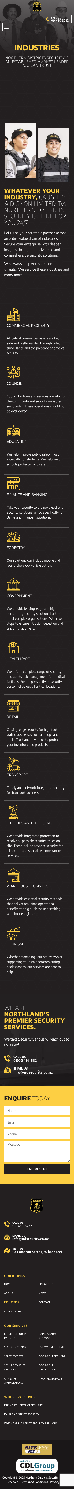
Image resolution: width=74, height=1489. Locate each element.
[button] (6, 27)
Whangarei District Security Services (30, 1423)
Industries (11, 1302)
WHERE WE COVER (20, 1397)
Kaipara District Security (21, 1414)
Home (8, 1284)
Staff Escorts (13, 1356)
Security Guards (15, 1347)
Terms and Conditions (34, 1482)
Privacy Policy (59, 1482)
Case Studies (12, 1311)
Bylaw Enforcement (53, 1347)
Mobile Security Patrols (15, 1336)
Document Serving (52, 1356)
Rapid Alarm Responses (47, 1336)
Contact (44, 1302)
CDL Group (46, 1284)
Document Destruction (47, 1367)
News (42, 1293)
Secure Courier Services (15, 1367)
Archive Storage (50, 1378)
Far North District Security (23, 1405)
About (8, 1293)
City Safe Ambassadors (13, 1380)
